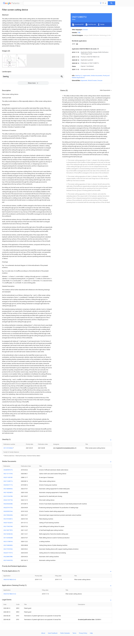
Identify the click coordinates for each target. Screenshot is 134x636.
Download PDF (79, 24)
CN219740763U (8, 549)
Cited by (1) (78, 75)
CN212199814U (8, 541)
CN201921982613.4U (9, 579)
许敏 (79, 32)
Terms (74, 633)
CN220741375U (8, 507)
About (43, 633)
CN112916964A (8, 448)
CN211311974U (8, 473)
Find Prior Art (92, 24)
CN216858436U (8, 489)
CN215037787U (8, 530)
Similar (102, 24)
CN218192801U (8, 519)
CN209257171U (8, 485)
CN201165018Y (8, 477)
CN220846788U (8, 556)
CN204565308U (8, 504)
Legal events (86, 75)
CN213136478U (8, 496)
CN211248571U (8, 481)
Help (91, 633)
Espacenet (84, 80)
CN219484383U (8, 545)
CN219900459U (8, 515)
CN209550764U (8, 511)
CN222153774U (8, 500)
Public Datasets (65, 633)
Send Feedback (52, 633)
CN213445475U (8, 560)
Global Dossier (92, 80)
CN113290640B (8, 538)
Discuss (99, 80)
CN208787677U (8, 470)
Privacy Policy (83, 633)
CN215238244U (8, 534)
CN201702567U (8, 522)
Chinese (85, 29)
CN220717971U (8, 553)
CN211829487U (8, 492)
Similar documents (96, 75)
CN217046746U (8, 526)
